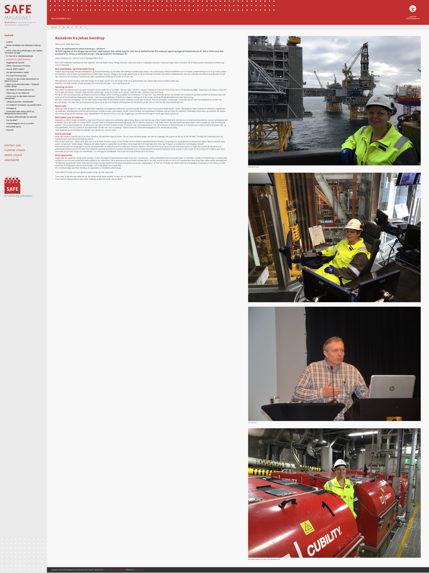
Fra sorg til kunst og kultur (16, 75)
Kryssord (9, 130)
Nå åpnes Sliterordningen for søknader (21, 117)
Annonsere (11, 160)
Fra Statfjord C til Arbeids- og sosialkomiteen (24, 105)
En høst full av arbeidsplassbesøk (19, 56)
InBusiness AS (139, 570)
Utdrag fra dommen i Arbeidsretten (20, 101)
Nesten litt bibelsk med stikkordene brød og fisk (22, 46)
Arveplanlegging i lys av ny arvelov (20, 123)
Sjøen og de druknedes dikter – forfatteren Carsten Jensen (21, 85)
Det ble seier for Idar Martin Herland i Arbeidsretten (19, 97)
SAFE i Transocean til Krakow (18, 65)
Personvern (107, 570)
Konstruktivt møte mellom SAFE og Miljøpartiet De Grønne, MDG (19, 112)
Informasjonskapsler (118, 570)
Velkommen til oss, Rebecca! (17, 93)
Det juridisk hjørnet (13, 126)
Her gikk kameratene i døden (17, 72)
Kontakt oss (12, 145)
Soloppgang (11, 108)
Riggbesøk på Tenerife (15, 62)
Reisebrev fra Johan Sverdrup (18, 59)
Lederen (9, 42)
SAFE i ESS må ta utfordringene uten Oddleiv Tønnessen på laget (23, 51)
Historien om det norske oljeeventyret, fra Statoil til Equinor (21, 80)
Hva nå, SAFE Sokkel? (15, 69)
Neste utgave (13, 155)
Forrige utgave (14, 150)
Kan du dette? (11, 120)
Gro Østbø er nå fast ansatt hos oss (20, 89)
